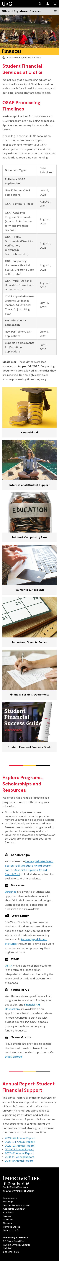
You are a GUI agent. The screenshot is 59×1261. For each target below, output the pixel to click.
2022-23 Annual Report (19, 1146)
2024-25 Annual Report (20, 1138)
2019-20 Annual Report (19, 1157)
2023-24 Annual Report (20, 1142)
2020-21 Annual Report (19, 1153)
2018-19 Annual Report (19, 1161)
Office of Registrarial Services (25, 57)
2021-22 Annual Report (19, 1149)
